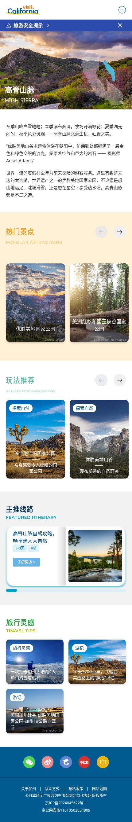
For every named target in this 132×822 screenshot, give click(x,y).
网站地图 (99, 789)
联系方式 (52, 789)
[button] (120, 232)
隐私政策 (75, 789)
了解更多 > (26, 562)
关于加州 (28, 789)
